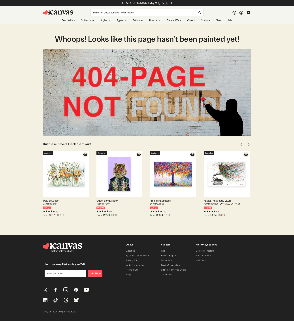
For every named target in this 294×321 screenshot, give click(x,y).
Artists (136, 20)
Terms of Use (132, 270)
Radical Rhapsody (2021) (217, 200)
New (218, 20)
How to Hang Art (169, 255)
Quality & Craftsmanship (137, 255)
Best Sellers (68, 20)
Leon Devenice (157, 204)
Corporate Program (205, 251)
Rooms (153, 20)
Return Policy (167, 260)
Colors (191, 20)
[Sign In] (241, 13)
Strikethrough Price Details (173, 270)
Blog (128, 274)
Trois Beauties (50, 200)
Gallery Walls (174, 20)
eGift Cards (201, 260)
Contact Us (166, 274)
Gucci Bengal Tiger (107, 200)
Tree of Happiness (160, 200)
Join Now (95, 273)
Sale (229, 20)
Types (120, 20)
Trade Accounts (203, 255)
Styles (103, 20)
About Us (130, 251)
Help (163, 251)
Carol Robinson (50, 204)
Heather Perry (102, 204)
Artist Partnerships (135, 265)
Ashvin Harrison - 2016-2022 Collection (222, 204)
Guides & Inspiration (170, 265)
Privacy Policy (132, 260)
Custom (205, 20)
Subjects (86, 20)
